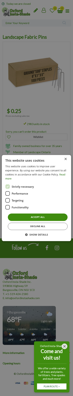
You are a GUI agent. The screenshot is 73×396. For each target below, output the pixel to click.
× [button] (65, 159)
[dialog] (36, 198)
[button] (36, 235)
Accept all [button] (38, 217)
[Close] (64, 346)
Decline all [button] (37, 226)
